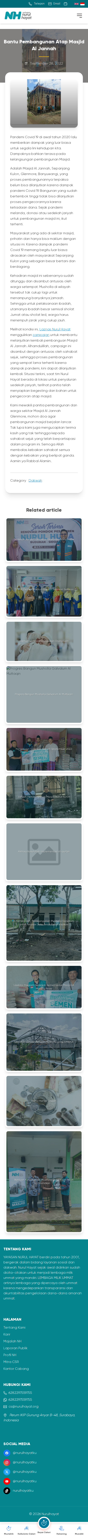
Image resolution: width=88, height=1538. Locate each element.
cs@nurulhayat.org (23, 1406)
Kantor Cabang (16, 1369)
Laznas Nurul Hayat (55, 329)
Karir (6, 1334)
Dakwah (35, 480)
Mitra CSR (11, 1362)
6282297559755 (20, 1393)
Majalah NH (12, 1341)
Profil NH (9, 1355)
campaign (41, 335)
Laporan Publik (15, 1348)
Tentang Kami (14, 1327)
